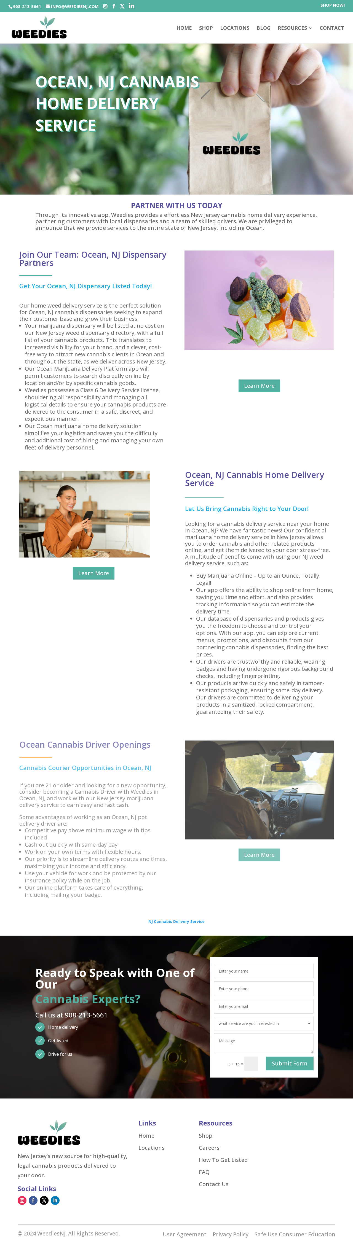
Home (184, 28)
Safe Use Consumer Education (295, 1235)
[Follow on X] (44, 1200)
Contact (332, 28)
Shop (205, 1135)
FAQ (204, 1172)
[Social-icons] (105, 6)
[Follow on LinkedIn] (55, 1200)
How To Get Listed (223, 1160)
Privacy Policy (230, 1235)
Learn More (259, 385)
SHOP (206, 28)
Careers (209, 1147)
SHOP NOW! (332, 5)
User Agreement (185, 1235)
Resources (292, 28)
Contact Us (214, 1184)
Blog (263, 28)
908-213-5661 (27, 6)
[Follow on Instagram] (22, 1200)
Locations (234, 28)
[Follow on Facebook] (33, 1200)
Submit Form (289, 1063)
